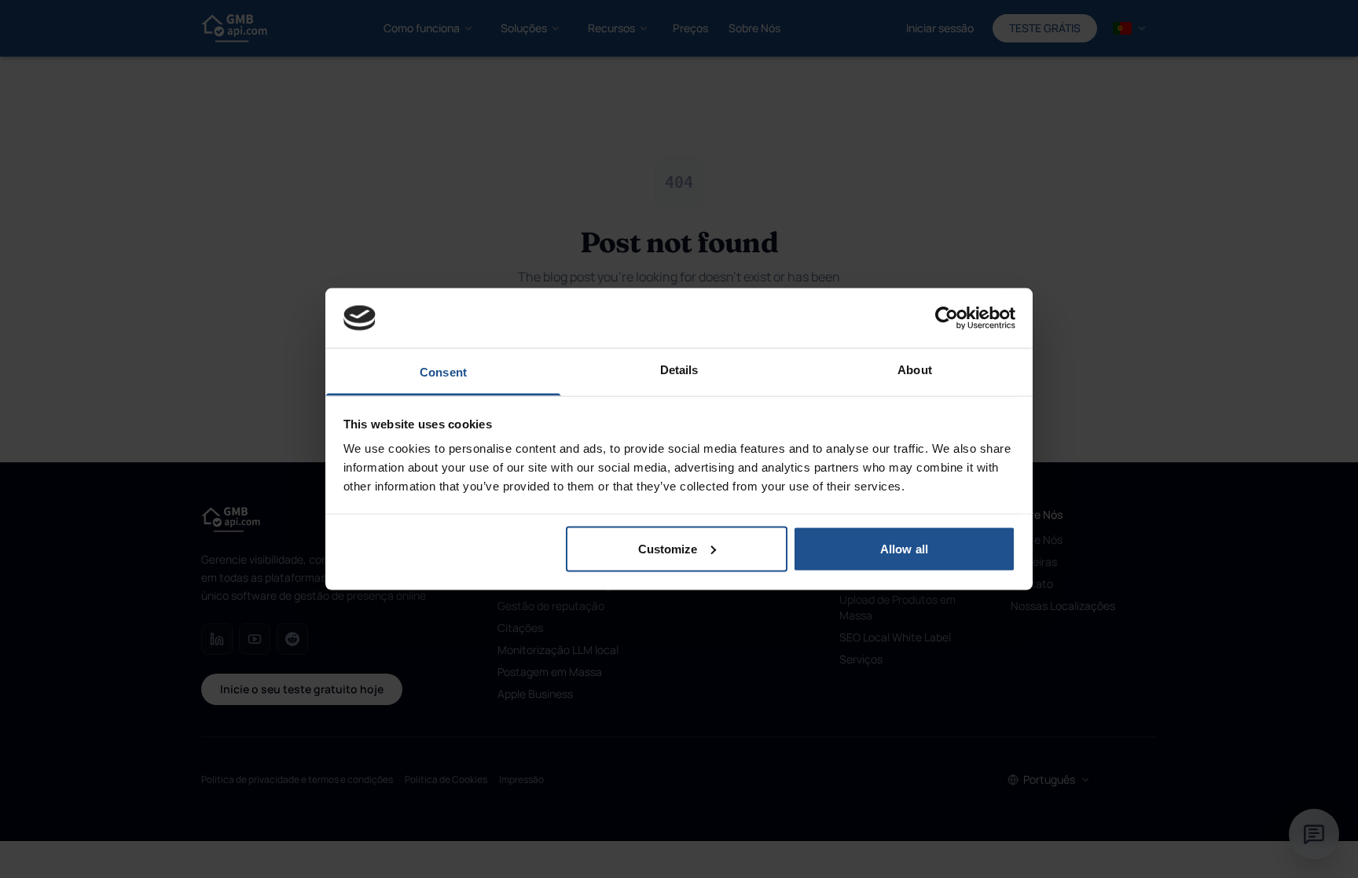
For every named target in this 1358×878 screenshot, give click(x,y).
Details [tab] (679, 370)
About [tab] (914, 370)
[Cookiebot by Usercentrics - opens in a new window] (946, 317)
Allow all (904, 548)
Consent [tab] (443, 372)
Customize (668, 548)
